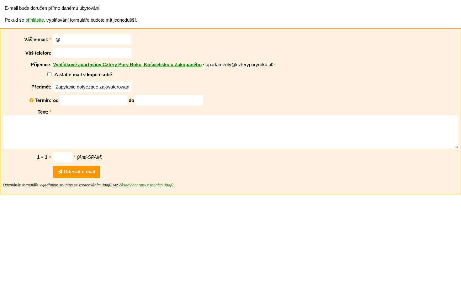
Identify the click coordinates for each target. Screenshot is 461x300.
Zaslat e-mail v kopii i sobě (83, 74)
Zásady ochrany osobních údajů (146, 185)
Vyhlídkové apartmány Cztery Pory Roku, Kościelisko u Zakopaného (127, 64)
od (56, 100)
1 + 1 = (44, 157)
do (131, 100)
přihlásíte (34, 20)
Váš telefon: (38, 53)
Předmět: (41, 86)
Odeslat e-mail (78, 171)
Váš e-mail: (37, 39)
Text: (44, 112)
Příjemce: (41, 64)
